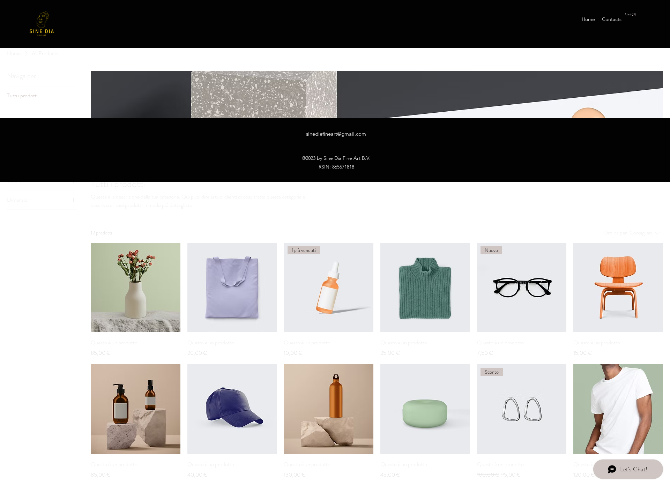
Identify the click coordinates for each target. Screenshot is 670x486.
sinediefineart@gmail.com (336, 133)
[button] (631, 14)
